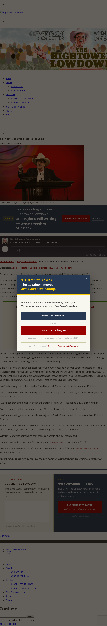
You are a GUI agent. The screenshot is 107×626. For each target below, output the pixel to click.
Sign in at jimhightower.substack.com (63, 346)
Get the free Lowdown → (53, 315)
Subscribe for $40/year (53, 330)
